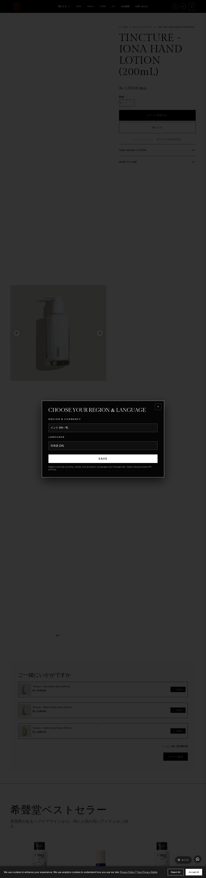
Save (103, 458)
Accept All (194, 872)
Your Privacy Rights (147, 872)
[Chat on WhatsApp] (197, 859)
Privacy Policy (127, 872)
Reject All (175, 872)
